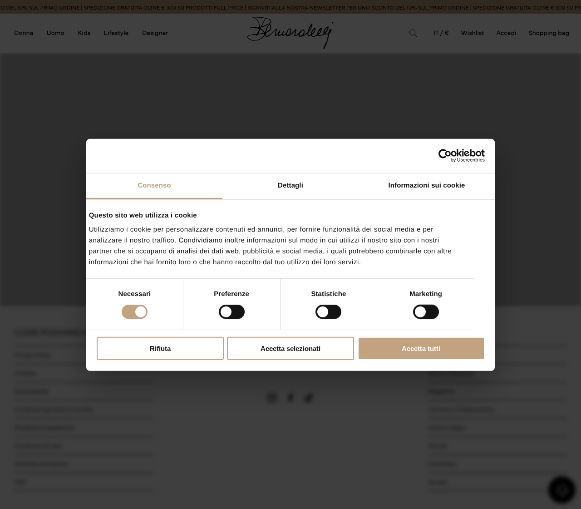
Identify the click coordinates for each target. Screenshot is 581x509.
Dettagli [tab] (290, 185)
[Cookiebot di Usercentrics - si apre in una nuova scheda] (445, 156)
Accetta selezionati (290, 348)
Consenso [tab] (154, 185)
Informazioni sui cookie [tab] (427, 185)
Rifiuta (160, 348)
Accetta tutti (421, 348)
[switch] (232, 312)
